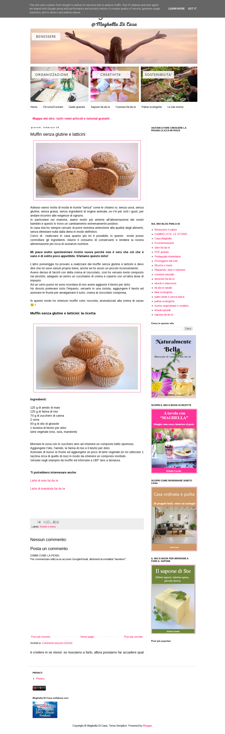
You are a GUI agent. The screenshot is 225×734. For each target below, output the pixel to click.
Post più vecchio (133, 636)
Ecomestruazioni (164, 243)
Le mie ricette (175, 107)
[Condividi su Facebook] (54, 522)
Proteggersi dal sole (166, 261)
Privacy (40, 678)
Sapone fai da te (100, 107)
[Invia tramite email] (45, 522)
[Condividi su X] (51, 522)
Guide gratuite (77, 107)
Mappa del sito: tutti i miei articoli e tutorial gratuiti (71, 118)
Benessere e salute (166, 229)
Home (33, 107)
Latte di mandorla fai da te (47, 488)
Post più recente (40, 636)
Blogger (147, 725)
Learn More (176, 8)
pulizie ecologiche (165, 301)
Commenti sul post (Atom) (57, 643)
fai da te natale (163, 287)
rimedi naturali (162, 310)
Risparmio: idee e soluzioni (170, 269)
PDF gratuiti (162, 252)
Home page (87, 636)
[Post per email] (38, 521)
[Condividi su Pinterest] (57, 522)
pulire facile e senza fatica (169, 296)
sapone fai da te (164, 314)
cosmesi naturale (164, 274)
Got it (192, 8)
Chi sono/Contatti (53, 107)
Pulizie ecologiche (151, 107)
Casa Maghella (163, 238)
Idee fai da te (162, 247)
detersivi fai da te (165, 278)
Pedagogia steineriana (168, 256)
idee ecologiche (163, 292)
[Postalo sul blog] (48, 522)
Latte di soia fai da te (44, 480)
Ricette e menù (48, 526)
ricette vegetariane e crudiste (172, 305)
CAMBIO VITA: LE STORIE (171, 234)
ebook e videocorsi (165, 283)
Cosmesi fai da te (126, 107)
